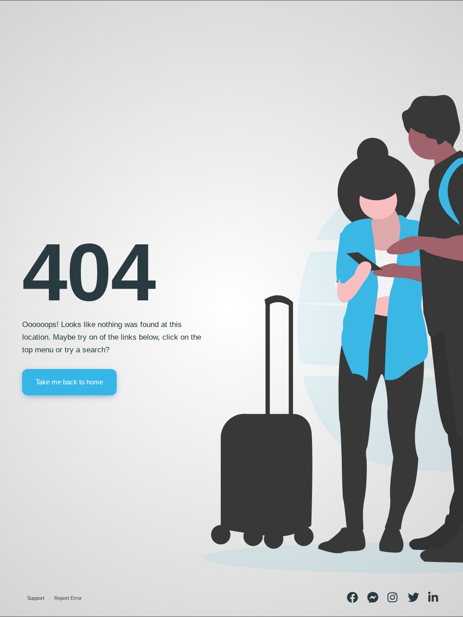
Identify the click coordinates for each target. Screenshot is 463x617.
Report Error (68, 598)
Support (35, 598)
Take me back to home (69, 382)
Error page (39, 41)
